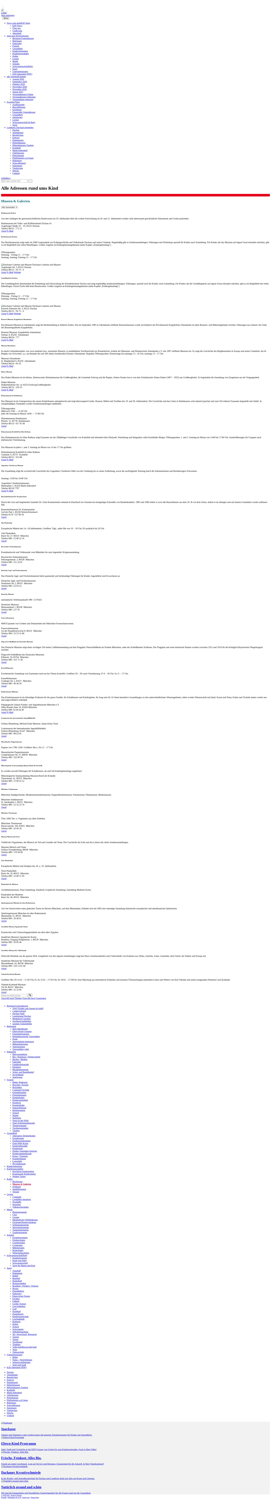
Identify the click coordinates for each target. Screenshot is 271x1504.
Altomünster (17, 132)
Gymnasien (17, 1245)
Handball (16, 1311)
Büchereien (17, 1181)
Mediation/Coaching (21, 1018)
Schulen (16, 64)
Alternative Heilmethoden (23, 1136)
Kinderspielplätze (20, 1100)
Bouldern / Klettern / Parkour (25, 1286)
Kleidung (16, 1067)
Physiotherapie (19, 1164)
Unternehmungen (20, 71)
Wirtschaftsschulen (20, 1253)
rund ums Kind (18, 36)
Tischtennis (17, 1342)
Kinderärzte (17, 1148)
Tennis (15, 1339)
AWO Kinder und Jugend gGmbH (27, 1008)
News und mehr (18, 23)
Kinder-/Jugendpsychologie (24, 1151)
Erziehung (17, 109)
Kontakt (3, 1497)
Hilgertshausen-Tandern (23, 145)
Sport (14, 69)
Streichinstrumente (20, 1227)
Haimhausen (18, 140)
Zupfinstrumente (19, 1232)
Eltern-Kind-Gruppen (22, 1031)
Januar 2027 (17, 92)
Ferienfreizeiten (19, 1092)
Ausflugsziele (18, 104)
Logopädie (17, 1161)
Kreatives (16, 1102)
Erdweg (15, 137)
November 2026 (19, 87)
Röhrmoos (17, 160)
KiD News (17, 25)
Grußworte (17, 31)
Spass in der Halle (20, 1120)
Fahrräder (16, 1062)
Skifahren (16, 1118)
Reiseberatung (18, 1110)
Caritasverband (19, 1011)
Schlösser (16, 1186)
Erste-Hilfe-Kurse (20, 1143)
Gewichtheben (18, 1306)
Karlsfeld (16, 148)
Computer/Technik (20, 1090)
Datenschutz (35, 1497)
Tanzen (15, 1337)
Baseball (16, 1278)
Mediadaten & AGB (14, 1497)
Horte (15, 1039)
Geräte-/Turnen (19, 1304)
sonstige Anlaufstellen (22, 1024)
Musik (15, 61)
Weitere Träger (19, 1176)
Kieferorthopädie (20, 1146)
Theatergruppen (19, 1125)
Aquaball (16, 1271)
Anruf (3, 231)
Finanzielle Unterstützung (23, 112)
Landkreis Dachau (20, 127)
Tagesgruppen (18, 1046)
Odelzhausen (18, 153)
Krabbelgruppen (19, 1258)
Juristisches (17, 117)
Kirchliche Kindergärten (23, 1171)
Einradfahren (18, 1291)
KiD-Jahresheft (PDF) (22, 74)
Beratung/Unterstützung (23, 38)
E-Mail (10, 231)
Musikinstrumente (20, 1069)
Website (17, 272)
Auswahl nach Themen (11, 998)
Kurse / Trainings (20, 1156)
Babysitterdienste (20, 1029)
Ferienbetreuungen (20, 1034)
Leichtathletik (18, 1319)
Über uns (16, 28)
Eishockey (17, 1293)
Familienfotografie (20, 1064)
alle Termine (16, 76)
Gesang (15, 1217)
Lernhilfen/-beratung (21, 1199)
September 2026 (19, 81)
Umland (16, 173)
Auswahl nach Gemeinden (34, 998)
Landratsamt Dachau (21, 1016)
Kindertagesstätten (20, 53)
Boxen (15, 1288)
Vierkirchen (17, 168)
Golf (14, 1309)
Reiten (15, 1324)
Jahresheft (16, 33)
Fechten (15, 1299)
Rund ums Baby (19, 1260)
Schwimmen (18, 1329)
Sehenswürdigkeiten (21, 1362)
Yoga (14, 1349)
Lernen (15, 59)
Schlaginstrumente (20, 1225)
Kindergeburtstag (20, 51)
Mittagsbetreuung (20, 1044)
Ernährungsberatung (21, 1141)
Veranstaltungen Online (22, 94)
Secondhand (17, 1074)
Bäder (15, 1357)
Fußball (15, 1301)
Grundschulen (18, 1243)
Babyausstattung (19, 1054)
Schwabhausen (19, 163)
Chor (14, 1214)
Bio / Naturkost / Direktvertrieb (26, 1057)
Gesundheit (17, 48)
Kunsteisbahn (18, 1105)
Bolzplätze (17, 1087)
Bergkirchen (17, 135)
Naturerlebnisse (19, 1108)
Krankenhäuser (19, 1158)
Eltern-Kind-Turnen (21, 1296)
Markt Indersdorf (20, 150)
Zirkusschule (18, 1352)
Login (3, 13)
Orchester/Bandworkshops (24, 1222)
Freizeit (15, 46)
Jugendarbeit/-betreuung (23, 1041)
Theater (15, 1192)
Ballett (15, 1276)
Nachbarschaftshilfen (21, 1021)
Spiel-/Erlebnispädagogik (23, 1123)
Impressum (26, 1497)
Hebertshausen (19, 143)
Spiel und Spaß (19, 1365)
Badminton (17, 1273)
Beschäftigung (18, 107)
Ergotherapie (18, 1138)
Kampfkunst (17, 1314)
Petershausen (18, 155)
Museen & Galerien (21, 1184)
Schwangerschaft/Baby (22, 66)
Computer (16, 1197)
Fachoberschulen (20, 1237)
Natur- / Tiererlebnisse (22, 1360)
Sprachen (16, 1204)
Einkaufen (17, 43)
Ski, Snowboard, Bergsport (24, 1334)
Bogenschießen (19, 1283)
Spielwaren (17, 1077)
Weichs (15, 171)
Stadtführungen (19, 1189)
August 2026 (18, 79)
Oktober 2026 (18, 84)
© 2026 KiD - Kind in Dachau (11, 1495)
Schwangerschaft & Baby (23, 122)
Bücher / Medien (19, 1059)
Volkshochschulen (20, 1207)
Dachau (15, 130)
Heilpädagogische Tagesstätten (26, 1036)
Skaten (15, 1115)
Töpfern (16, 1130)
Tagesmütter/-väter (20, 1049)
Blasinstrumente (19, 1212)
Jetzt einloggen (7, 15)
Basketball (17, 1281)
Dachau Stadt (18, 1013)
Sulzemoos (17, 165)
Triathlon (16, 1344)
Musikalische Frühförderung (25, 1220)
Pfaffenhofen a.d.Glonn (22, 158)
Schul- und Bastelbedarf (23, 1072)
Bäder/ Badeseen (20, 1082)
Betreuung (17, 41)
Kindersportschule (20, 1316)
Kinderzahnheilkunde (22, 1153)
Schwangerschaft (20, 1263)
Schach (15, 1113)
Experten (13, 102)
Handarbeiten (18, 1097)
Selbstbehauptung (20, 1332)
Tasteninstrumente (20, 1230)
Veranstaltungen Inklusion (24, 97)
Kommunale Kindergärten (24, 1174)
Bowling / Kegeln (20, 1085)
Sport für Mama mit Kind (23, 1265)
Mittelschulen (18, 1248)
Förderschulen (18, 1240)
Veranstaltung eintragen (22, 99)
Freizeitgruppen (19, 1095)
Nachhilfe (16, 1202)
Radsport (16, 1321)
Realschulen (17, 1250)
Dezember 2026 (19, 89)
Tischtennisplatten (20, 1128)
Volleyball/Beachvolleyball (24, 1347)
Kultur (15, 56)
